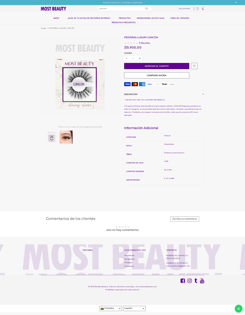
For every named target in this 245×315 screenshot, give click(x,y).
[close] (236, 2)
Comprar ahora (156, 75)
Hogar (43, 28)
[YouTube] (202, 280)
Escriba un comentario (185, 219)
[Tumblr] (195, 280)
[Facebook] (183, 280)
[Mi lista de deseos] (196, 8)
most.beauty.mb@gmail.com (178, 266)
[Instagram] (189, 280)
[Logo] (53, 8)
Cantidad (128, 53)
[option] (80, 76)
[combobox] (110, 308)
